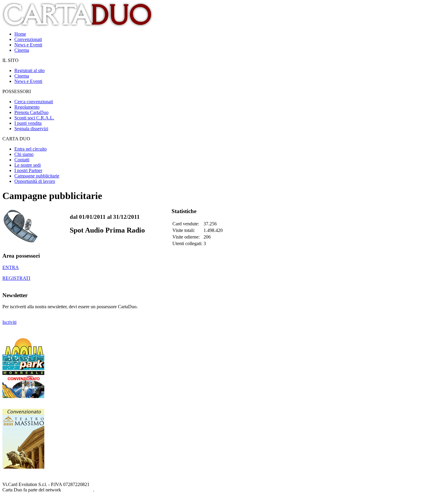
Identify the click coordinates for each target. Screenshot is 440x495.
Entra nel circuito (30, 148)
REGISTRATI (16, 278)
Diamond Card (77, 489)
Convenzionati (28, 39)
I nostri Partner (28, 170)
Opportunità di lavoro (34, 181)
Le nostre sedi (27, 165)
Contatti (21, 159)
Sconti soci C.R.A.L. (34, 117)
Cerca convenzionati (33, 101)
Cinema (21, 50)
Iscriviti (9, 322)
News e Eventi (28, 44)
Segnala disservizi (31, 128)
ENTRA (10, 267)
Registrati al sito (29, 70)
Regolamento (27, 107)
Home (20, 34)
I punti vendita (28, 123)
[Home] (78, 25)
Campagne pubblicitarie (36, 175)
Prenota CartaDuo (31, 112)
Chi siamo (24, 154)
